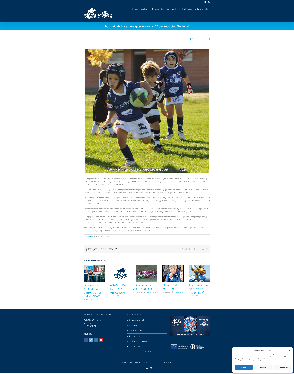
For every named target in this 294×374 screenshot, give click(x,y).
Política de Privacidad (137, 331)
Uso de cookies (134, 336)
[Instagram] (96, 340)
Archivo (108, 236)
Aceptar (244, 367)
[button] (289, 350)
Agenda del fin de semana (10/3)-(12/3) (198, 288)
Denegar (262, 367)
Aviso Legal (133, 325)
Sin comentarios (125, 296)
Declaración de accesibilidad (140, 352)
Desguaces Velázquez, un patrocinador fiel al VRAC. (93, 290)
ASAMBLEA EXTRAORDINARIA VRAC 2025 (122, 288)
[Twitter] (91, 340)
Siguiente (204, 39)
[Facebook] (86, 340)
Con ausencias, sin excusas (146, 287)
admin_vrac (89, 236)
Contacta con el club (136, 320)
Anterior (195, 39)
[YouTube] (101, 340)
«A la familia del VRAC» (170, 287)
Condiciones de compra (138, 341)
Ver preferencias (282, 367)
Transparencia (134, 347)
